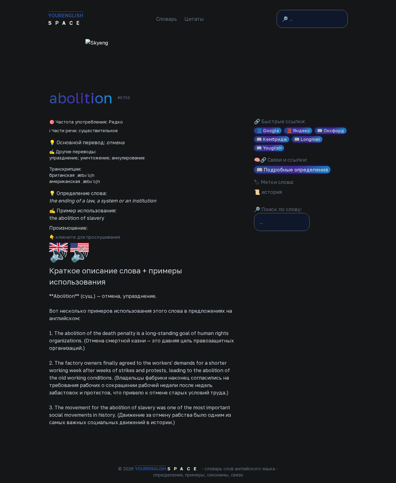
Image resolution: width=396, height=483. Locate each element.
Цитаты (194, 19)
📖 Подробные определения (292, 170)
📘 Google (267, 130)
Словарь (166, 19)
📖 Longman (307, 139)
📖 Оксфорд (330, 130)
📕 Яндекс (298, 130)
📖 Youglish (269, 147)
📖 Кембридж (271, 139)
